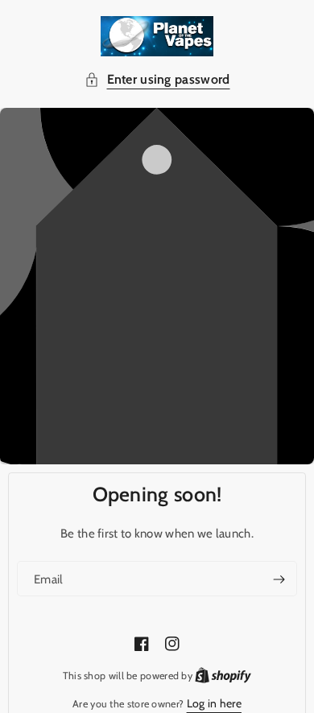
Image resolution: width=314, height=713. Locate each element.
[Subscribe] (278, 579)
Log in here (214, 703)
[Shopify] (223, 675)
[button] (157, 80)
